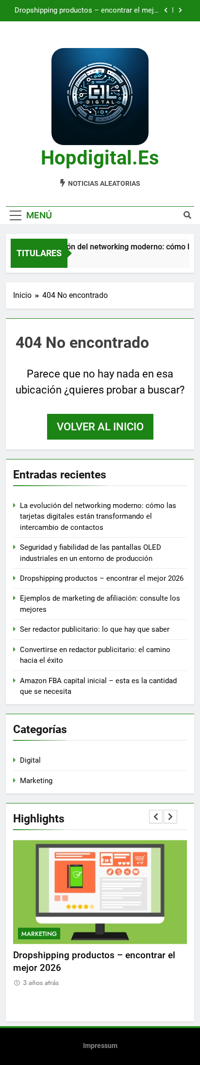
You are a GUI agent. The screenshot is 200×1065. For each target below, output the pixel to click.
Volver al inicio (100, 427)
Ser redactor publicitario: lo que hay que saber (94, 629)
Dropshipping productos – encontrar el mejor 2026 (88, 11)
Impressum (100, 1046)
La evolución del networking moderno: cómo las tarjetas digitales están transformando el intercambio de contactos (98, 516)
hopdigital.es (100, 158)
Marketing (36, 780)
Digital (30, 760)
